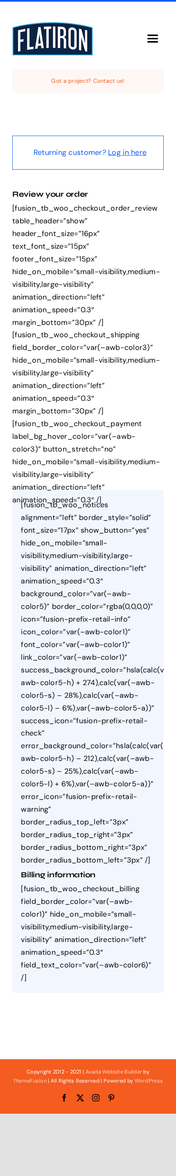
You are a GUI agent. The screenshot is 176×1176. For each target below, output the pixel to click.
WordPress (149, 1080)
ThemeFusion (30, 1080)
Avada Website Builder (114, 1071)
